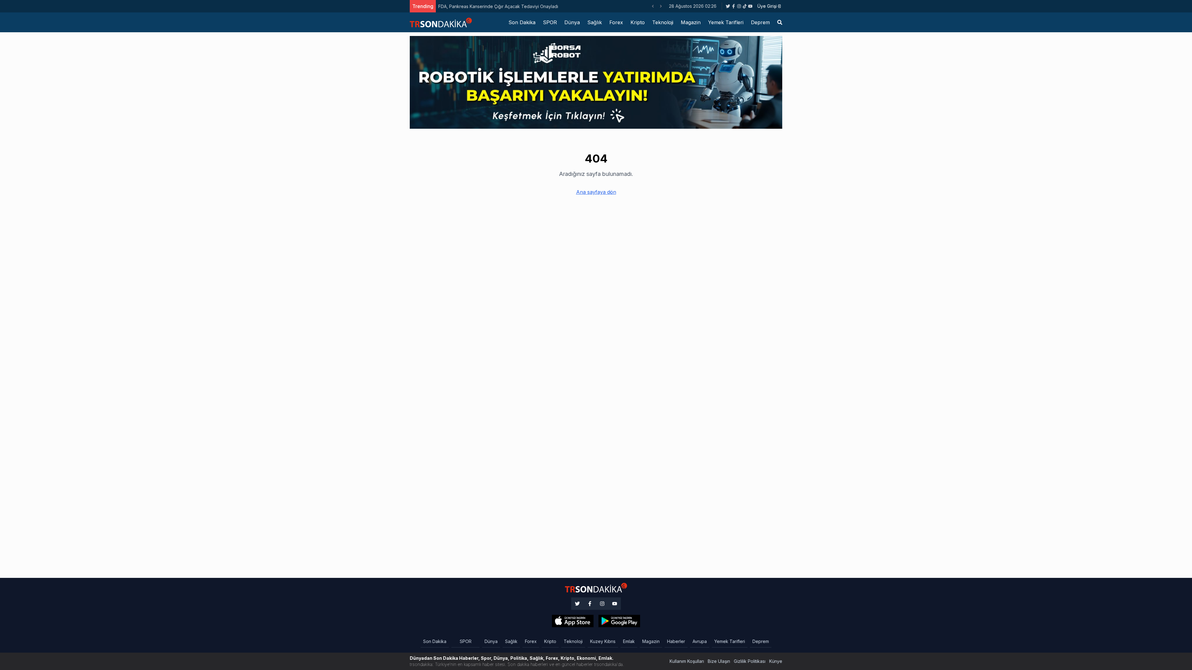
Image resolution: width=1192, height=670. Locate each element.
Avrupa (700, 641)
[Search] (779, 22)
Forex (616, 22)
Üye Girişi (767, 6)
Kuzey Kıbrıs (603, 641)
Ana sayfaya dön (596, 192)
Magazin (691, 22)
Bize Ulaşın (719, 661)
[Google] (573, 621)
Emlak (629, 641)
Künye (775, 661)
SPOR (550, 22)
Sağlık (594, 22)
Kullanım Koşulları (687, 661)
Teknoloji (662, 22)
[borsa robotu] (596, 82)
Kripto (637, 22)
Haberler (676, 641)
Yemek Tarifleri (725, 22)
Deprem (760, 22)
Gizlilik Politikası (749, 661)
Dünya (572, 22)
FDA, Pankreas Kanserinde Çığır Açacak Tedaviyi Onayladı (498, 6)
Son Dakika (521, 22)
